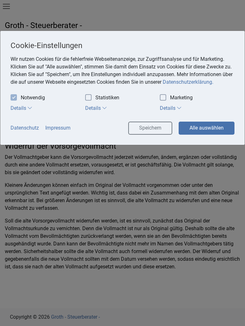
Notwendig (33, 98)
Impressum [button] (58, 128)
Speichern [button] (150, 128)
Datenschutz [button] (25, 128)
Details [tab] (19, 108)
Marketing (181, 98)
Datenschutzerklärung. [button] (188, 82)
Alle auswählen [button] (206, 128)
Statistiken (107, 98)
